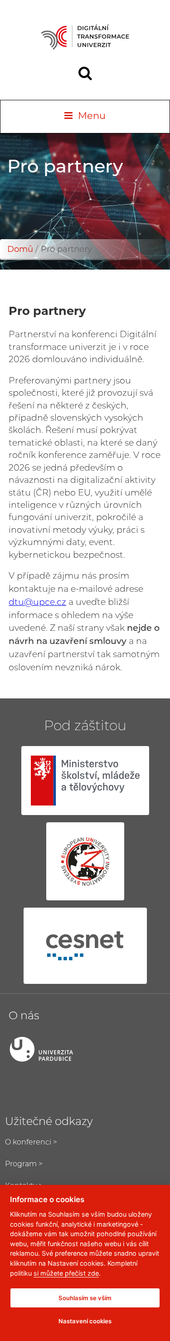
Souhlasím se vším (85, 1298)
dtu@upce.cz (37, 603)
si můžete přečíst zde (66, 1273)
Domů (20, 250)
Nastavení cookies (85, 1321)
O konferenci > (31, 1142)
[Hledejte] (85, 74)
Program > (24, 1164)
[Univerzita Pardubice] (85, 1049)
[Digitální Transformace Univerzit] (85, 37)
